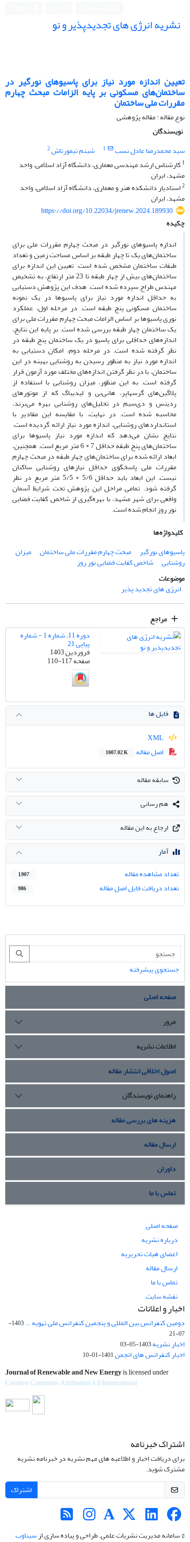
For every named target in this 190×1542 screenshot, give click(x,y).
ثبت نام (61, 8)
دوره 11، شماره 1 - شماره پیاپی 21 (55, 639)
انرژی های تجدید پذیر (151, 589)
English (21, 8)
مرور (169, 1021)
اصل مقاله (135, 752)
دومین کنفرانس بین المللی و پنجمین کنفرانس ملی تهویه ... (105, 1322)
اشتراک (21, 1489)
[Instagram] (89, 1517)
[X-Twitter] (129, 1517)
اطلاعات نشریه (156, 1046)
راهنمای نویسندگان (149, 1095)
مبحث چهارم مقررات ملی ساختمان (85, 551)
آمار (163, 851)
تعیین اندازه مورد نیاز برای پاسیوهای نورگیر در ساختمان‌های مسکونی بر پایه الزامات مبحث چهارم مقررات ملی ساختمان (95, 92)
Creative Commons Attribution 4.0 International (71, 1383)
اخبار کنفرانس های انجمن (150, 1354)
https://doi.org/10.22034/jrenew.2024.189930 (107, 210)
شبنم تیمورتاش (73, 150)
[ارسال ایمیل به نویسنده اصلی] (110, 149)
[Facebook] (174, 1517)
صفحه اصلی (160, 996)
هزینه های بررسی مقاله (143, 1120)
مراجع (159, 619)
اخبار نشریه (168, 1344)
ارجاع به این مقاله (144, 827)
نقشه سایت (162, 1296)
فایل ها (158, 713)
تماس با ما (162, 1193)
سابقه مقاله (152, 779)
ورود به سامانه (98, 8)
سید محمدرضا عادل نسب (150, 150)
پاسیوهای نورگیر (162, 551)
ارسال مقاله (160, 1144)
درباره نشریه (159, 1239)
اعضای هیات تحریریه (149, 1254)
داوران (166, 1168)
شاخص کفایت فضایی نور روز (115, 562)
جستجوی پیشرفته (154, 969)
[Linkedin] (151, 1517)
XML (156, 737)
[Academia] (109, 1517)
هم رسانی (154, 803)
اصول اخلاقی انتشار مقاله (142, 1071)
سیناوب (26, 1535)
